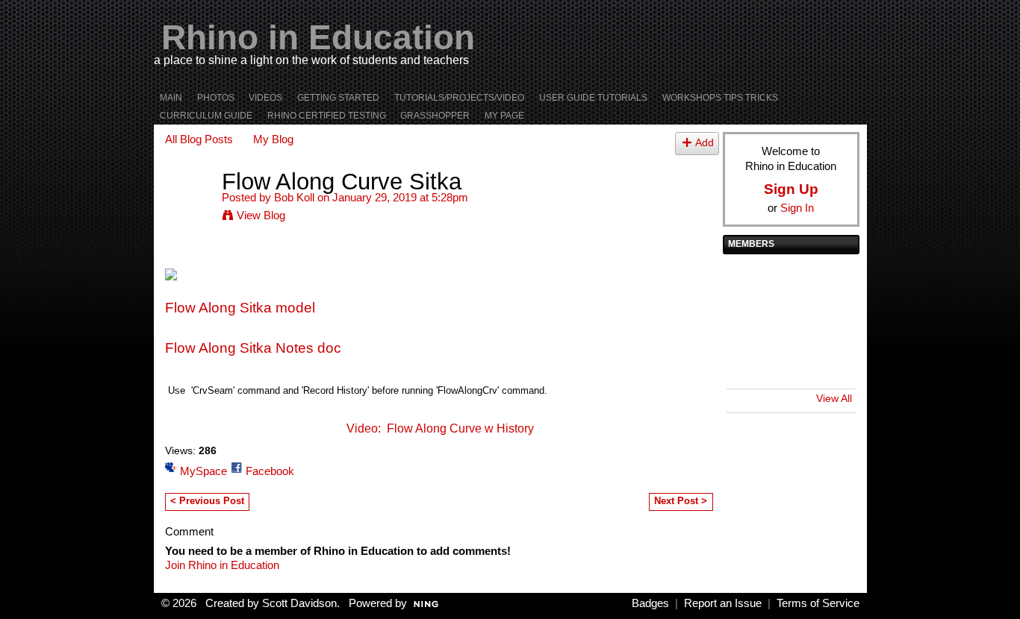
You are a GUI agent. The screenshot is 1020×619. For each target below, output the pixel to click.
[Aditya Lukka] (747, 280)
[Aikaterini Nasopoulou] (831, 321)
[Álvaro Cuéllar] (747, 363)
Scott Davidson (299, 603)
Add (704, 142)
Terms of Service (818, 603)
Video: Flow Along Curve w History (440, 428)
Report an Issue (723, 603)
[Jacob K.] (831, 280)
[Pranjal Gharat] (789, 321)
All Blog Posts (199, 139)
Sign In (797, 207)
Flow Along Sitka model (240, 307)
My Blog (273, 139)
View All (834, 398)
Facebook (270, 471)
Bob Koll (294, 197)
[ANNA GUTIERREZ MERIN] (831, 363)
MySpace (203, 471)
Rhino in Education (318, 37)
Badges (650, 603)
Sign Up (791, 189)
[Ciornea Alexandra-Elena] (789, 363)
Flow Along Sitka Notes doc (253, 348)
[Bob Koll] (189, 210)
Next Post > (680, 500)
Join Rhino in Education (222, 565)
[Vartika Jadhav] (747, 321)
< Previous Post (207, 500)
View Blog (261, 215)
